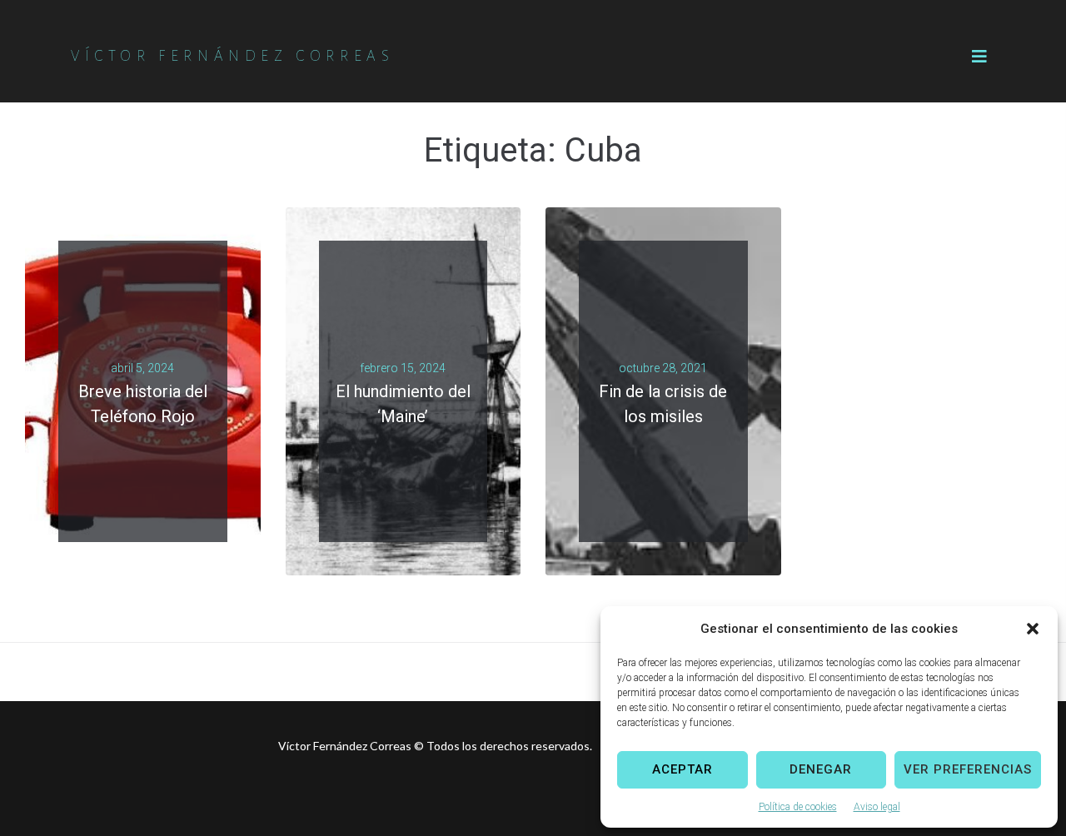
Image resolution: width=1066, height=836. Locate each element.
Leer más (136, 430)
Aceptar (682, 769)
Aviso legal (877, 807)
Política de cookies (798, 807)
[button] (1032, 628)
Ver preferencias (968, 769)
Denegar (821, 769)
